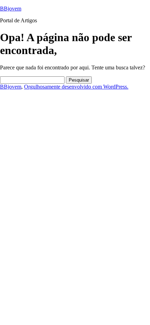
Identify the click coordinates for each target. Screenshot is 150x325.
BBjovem (10, 9)
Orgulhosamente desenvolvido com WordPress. (76, 87)
